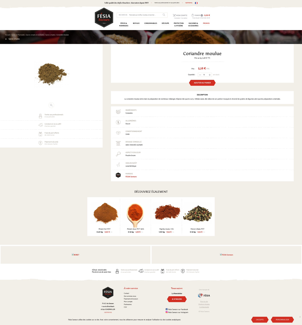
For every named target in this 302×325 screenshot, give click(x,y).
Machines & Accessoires (193, 24)
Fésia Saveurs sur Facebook (178, 309)
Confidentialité (204, 307)
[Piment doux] (135, 213)
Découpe (165, 23)
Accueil (7, 35)
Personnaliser (282, 319)
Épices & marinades (123, 24)
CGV (125, 307)
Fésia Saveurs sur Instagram (178, 312)
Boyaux (136, 23)
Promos (206, 23)
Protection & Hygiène (179, 24)
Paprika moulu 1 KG (166, 229)
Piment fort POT (104, 229)
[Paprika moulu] (166, 213)
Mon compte (128, 301)
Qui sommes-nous (130, 296)
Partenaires (128, 304)
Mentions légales (204, 304)
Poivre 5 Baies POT (197, 229)
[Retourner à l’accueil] (104, 17)
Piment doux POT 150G (135, 229)
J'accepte (260, 319)
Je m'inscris (177, 299)
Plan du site (204, 301)
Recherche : (123, 15)
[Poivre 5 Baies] (197, 213)
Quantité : (191, 74)
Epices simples (14, 39)
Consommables (150, 23)
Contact (126, 293)
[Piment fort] (104, 213)
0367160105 (188, 3)
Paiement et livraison (131, 299)
